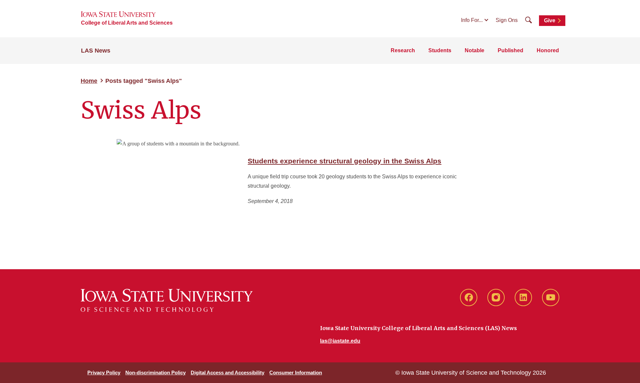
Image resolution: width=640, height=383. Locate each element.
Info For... (472, 20)
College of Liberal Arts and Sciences (127, 23)
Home (89, 81)
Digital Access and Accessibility (227, 372)
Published (510, 50)
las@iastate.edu (340, 341)
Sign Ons (507, 20)
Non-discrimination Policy (155, 372)
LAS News (95, 50)
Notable (474, 50)
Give (549, 20)
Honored (548, 50)
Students (439, 50)
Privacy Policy (103, 372)
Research (403, 50)
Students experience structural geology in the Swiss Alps (344, 161)
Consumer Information (295, 372)
